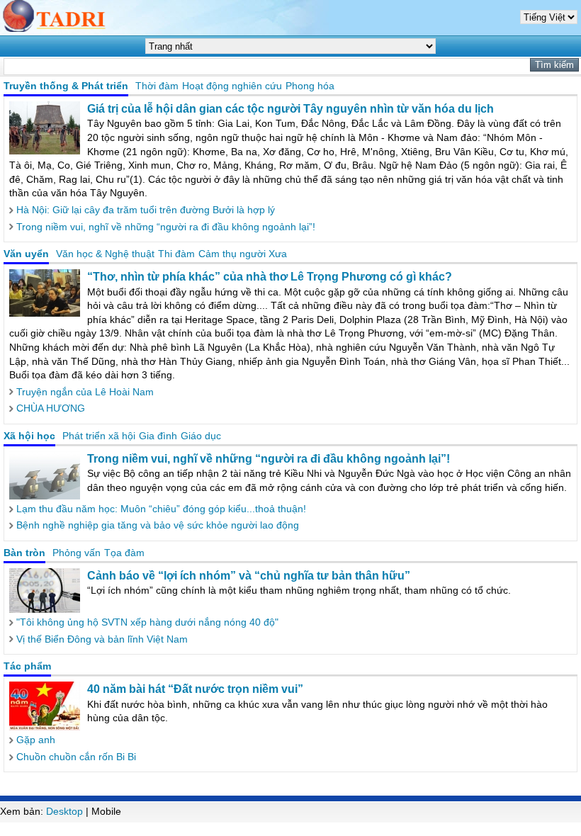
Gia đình (158, 435)
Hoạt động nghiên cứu (232, 85)
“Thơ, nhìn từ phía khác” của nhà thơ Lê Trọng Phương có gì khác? (269, 277)
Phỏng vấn (76, 552)
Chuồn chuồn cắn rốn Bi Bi (76, 756)
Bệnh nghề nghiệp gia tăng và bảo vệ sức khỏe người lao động (157, 525)
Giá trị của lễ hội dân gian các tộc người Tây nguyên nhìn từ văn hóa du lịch (290, 109)
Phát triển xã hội (98, 435)
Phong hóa (310, 85)
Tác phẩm (27, 666)
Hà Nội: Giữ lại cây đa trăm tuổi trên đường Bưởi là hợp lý (145, 209)
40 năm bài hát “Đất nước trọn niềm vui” (195, 689)
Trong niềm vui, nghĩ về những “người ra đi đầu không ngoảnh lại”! (165, 226)
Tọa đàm (124, 552)
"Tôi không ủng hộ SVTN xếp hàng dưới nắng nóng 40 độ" (147, 622)
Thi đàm (176, 253)
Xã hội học (29, 435)
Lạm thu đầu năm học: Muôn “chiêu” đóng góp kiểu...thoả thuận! (161, 508)
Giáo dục (201, 435)
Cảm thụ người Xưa (242, 253)
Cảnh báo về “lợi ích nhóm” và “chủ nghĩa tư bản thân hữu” (248, 576)
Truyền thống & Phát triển (66, 85)
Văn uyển (26, 253)
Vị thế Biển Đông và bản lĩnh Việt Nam (102, 639)
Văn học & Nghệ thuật (105, 253)
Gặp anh (35, 739)
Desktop (64, 811)
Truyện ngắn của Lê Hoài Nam (85, 391)
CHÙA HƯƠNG (50, 408)
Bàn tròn (24, 552)
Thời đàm (157, 85)
